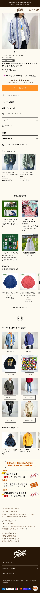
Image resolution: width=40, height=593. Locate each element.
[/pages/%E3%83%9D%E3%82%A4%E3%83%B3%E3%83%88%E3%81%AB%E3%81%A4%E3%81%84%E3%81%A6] (20, 479)
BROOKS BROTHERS (16, 55)
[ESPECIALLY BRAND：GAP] (28, 440)
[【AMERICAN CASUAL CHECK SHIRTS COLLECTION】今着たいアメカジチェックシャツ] (30, 209)
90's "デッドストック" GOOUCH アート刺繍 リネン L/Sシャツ (28, 174)
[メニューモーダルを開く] (3, 10)
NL (39, 450)
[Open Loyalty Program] (35, 588)
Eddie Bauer (10, 295)
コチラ (25, 529)
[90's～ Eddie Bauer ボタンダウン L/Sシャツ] (10, 281)
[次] (36, 3)
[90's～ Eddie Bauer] (28, 281)
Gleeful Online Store (21, 580)
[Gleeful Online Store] (20, 10)
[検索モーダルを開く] (30, 10)
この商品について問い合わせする (16, 144)
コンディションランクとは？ (14, 113)
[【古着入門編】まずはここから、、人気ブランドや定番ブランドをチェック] (10, 209)
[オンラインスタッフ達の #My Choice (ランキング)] (10, 440)
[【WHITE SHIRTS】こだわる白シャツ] (30, 242)
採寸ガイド (8, 125)
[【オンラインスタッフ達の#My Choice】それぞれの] (10, 242)
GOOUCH (5, 178)
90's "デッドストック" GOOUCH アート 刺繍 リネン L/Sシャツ (10, 174)
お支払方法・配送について (13, 95)
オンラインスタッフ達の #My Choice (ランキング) (9, 452)
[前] (3, 3)
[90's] (10, 162)
